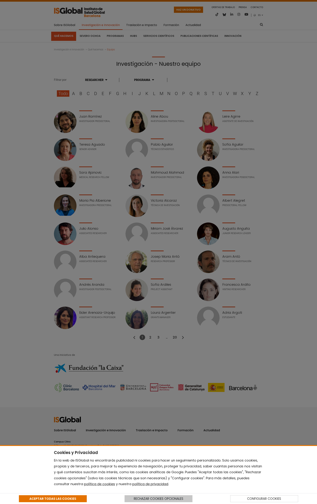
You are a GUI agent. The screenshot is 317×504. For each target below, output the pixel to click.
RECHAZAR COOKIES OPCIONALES (158, 498)
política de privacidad (150, 484)
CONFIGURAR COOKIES (264, 498)
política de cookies (99, 484)
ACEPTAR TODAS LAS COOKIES (52, 498)
